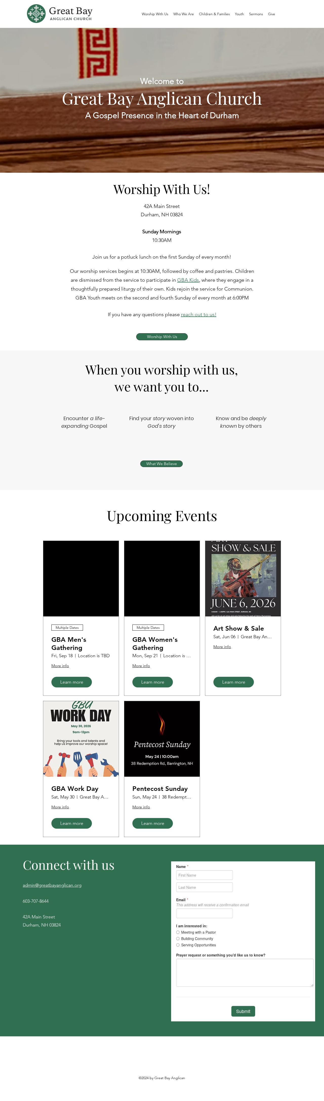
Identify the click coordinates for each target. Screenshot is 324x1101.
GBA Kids (188, 280)
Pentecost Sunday (160, 789)
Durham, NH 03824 (42, 925)
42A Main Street (39, 917)
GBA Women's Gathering (155, 643)
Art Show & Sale (238, 628)
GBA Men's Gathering (68, 643)
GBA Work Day (74, 789)
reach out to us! (198, 314)
